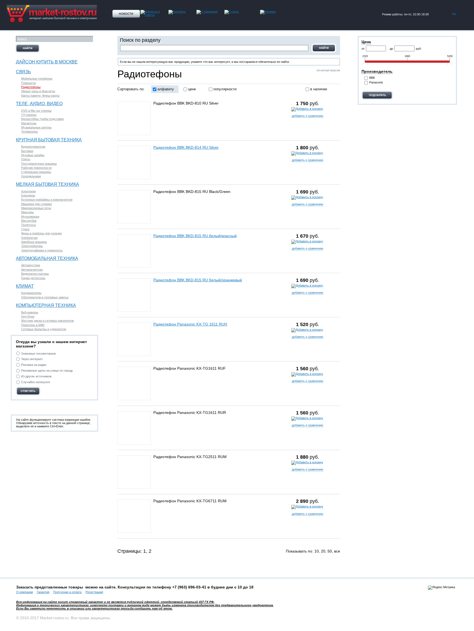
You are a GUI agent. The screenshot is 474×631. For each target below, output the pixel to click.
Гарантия (43, 592)
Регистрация (94, 592)
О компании (24, 592)
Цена (366, 42)
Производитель (377, 71)
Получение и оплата (67, 592)
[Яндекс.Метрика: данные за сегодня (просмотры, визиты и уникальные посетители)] (441, 587)
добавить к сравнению (307, 115)
